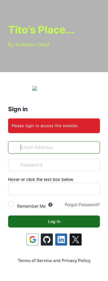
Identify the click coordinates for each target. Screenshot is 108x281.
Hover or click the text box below (40, 179)
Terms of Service (35, 260)
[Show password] (94, 165)
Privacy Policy (76, 260)
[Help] (50, 204)
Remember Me (31, 206)
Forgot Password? (82, 204)
